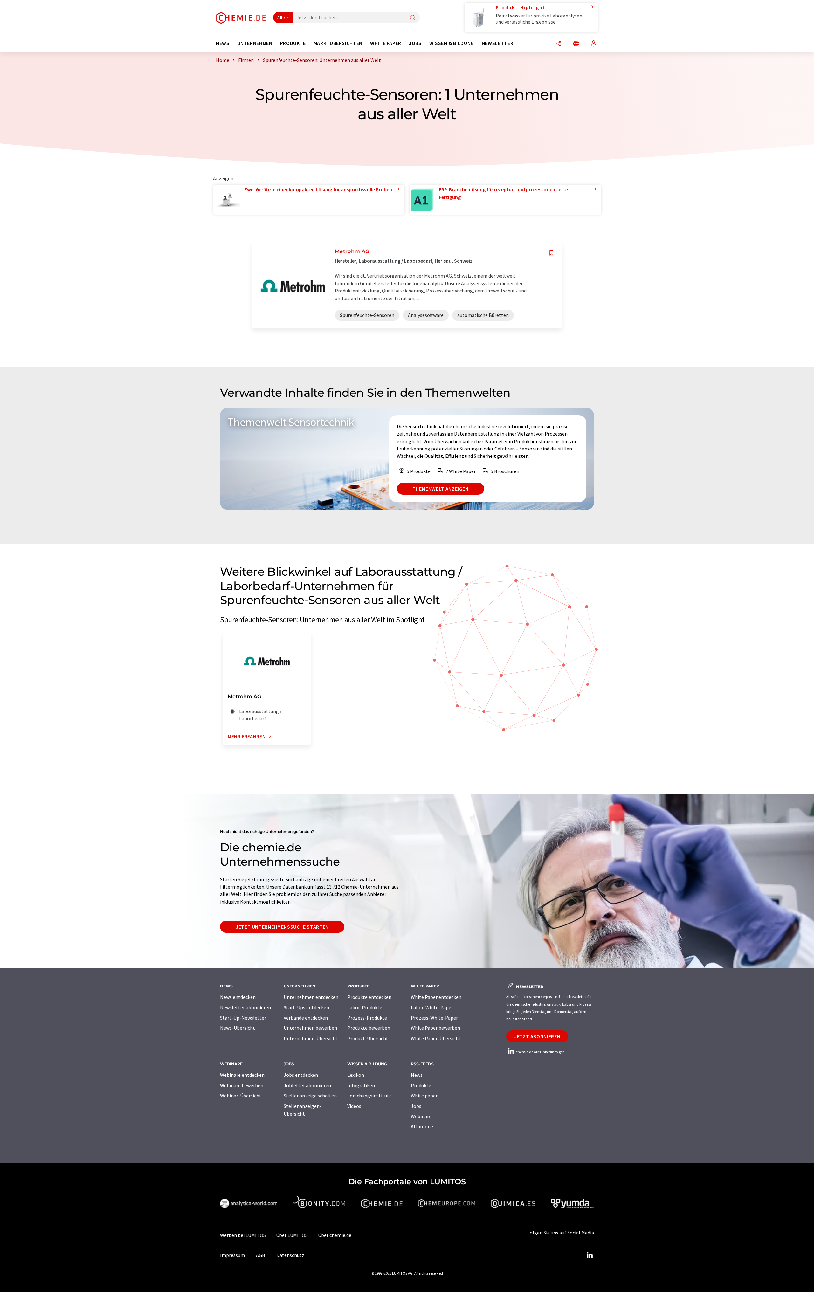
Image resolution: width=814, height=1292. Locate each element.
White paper (424, 1095)
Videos (354, 1106)
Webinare (421, 1116)
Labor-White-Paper (432, 1007)
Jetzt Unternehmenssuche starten (282, 927)
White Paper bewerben (435, 1028)
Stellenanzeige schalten (310, 1095)
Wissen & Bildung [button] (451, 43)
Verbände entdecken (306, 1017)
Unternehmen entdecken (311, 997)
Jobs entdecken (301, 1075)
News (417, 1075)
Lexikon (355, 1075)
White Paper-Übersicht (436, 1038)
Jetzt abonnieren (537, 1036)
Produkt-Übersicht (367, 1038)
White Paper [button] (385, 43)
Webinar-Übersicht (240, 1095)
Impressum (232, 1255)
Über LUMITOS (292, 1235)
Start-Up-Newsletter (243, 1017)
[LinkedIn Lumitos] (589, 1255)
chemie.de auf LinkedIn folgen (540, 1051)
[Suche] (412, 18)
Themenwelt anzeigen (440, 488)
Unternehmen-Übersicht (311, 1038)
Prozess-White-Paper (434, 1017)
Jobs (416, 1106)
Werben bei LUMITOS (243, 1235)
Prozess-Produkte (367, 1017)
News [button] (223, 43)
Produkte (421, 1085)
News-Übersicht (237, 1028)
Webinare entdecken (242, 1075)
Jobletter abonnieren (307, 1085)
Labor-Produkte (364, 1007)
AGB (260, 1255)
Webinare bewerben (241, 1085)
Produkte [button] (293, 43)
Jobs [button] (415, 43)
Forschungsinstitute (369, 1095)
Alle (281, 17)
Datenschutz (290, 1255)
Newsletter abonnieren (245, 1007)
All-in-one (422, 1126)
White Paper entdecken (436, 997)
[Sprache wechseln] (576, 44)
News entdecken (238, 997)
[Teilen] (558, 44)
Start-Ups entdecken (306, 1007)
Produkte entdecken (369, 997)
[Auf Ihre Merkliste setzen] (551, 253)
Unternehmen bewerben (310, 1028)
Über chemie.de (334, 1235)
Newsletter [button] (497, 43)
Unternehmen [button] (254, 43)
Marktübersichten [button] (338, 43)
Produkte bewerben (368, 1028)
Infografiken (361, 1085)
